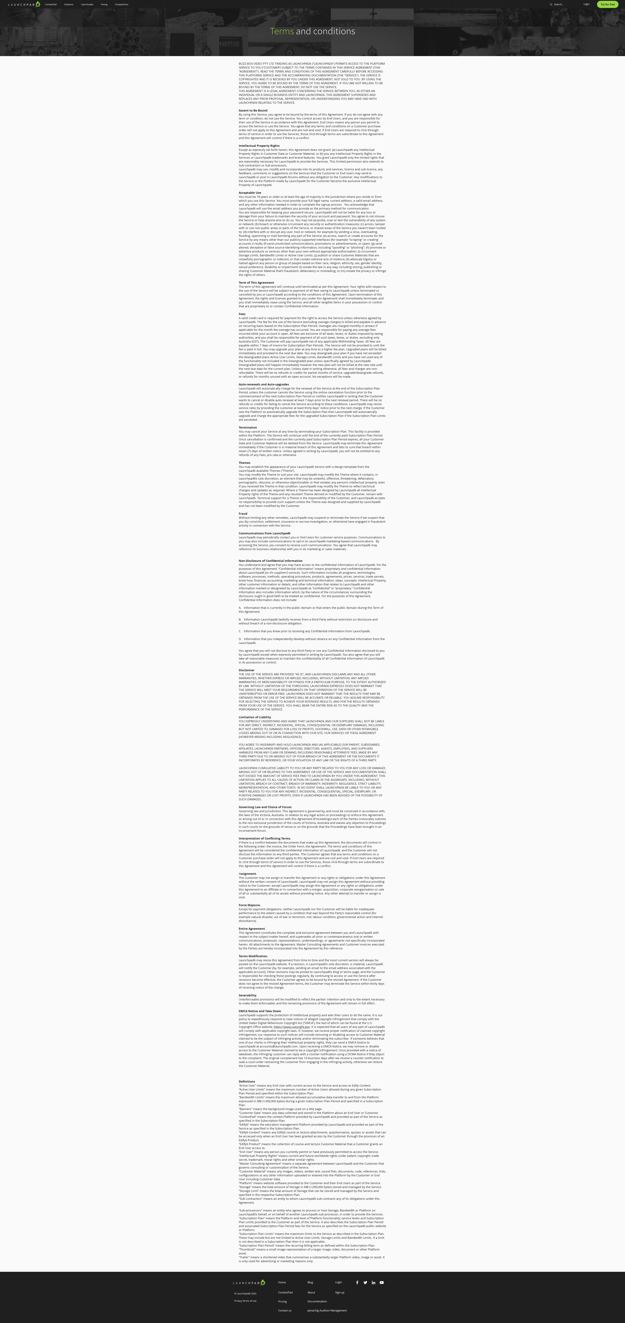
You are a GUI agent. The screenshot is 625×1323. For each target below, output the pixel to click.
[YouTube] (381, 1282)
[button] (70, 4)
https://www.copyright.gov (292, 1027)
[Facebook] (357, 1282)
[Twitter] (365, 1282)
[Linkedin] (373, 1282)
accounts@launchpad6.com (279, 1046)
